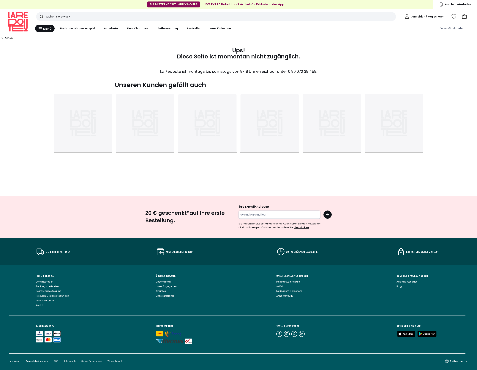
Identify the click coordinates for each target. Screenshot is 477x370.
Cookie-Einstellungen (91, 361)
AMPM (279, 286)
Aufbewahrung (167, 28)
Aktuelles (161, 291)
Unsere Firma (163, 281)
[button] (464, 16)
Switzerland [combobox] (457, 361)
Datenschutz (70, 361)
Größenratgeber (45, 300)
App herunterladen (407, 281)
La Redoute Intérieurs (288, 281)
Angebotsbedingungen (37, 361)
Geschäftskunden (452, 28)
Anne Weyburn (284, 295)
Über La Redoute (166, 275)
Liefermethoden (44, 281)
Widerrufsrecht (115, 361)
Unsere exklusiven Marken (292, 275)
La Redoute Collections (289, 291)
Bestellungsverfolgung (48, 291)
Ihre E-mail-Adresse (253, 207)
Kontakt (40, 305)
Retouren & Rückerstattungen (52, 295)
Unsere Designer (165, 295)
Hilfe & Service (45, 275)
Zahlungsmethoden (47, 286)
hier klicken (301, 227)
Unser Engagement (167, 286)
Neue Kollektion (220, 28)
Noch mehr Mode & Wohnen (412, 275)
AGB (56, 361)
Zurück (8, 38)
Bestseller (194, 28)
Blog (399, 286)
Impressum (14, 361)
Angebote (111, 28)
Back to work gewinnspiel (77, 28)
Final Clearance (138, 28)
